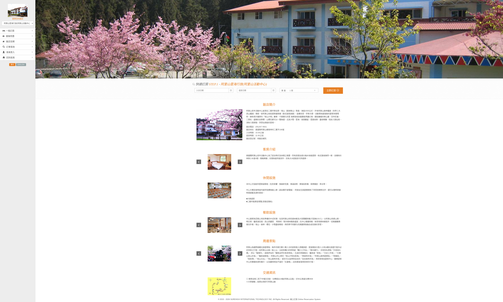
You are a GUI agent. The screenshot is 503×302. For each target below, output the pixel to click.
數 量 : (284, 90)
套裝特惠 (10, 36)
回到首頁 (10, 58)
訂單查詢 (10, 47)
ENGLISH (21, 65)
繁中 (12, 65)
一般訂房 (10, 31)
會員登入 (10, 52)
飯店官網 (10, 41)
